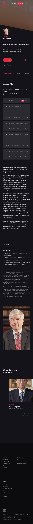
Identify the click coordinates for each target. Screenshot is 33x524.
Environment (6, 471)
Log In (6, 60)
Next (27, 414)
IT (3, 465)
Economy (5, 459)
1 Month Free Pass (7, 488)
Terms (4, 494)
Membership (6, 486)
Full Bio (18, 73)
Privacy (5, 496)
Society (5, 467)
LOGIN (14, 3)
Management (6, 463)
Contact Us (6, 492)
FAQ (4, 490)
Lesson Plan (7, 73)
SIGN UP (20, 3)
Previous (23, 414)
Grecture (4, 3)
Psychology (20, 457)
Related (27, 73)
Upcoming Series (21, 463)
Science (5, 469)
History (18, 459)
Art (17, 461)
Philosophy (6, 461)
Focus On (5, 484)
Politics (5, 457)
